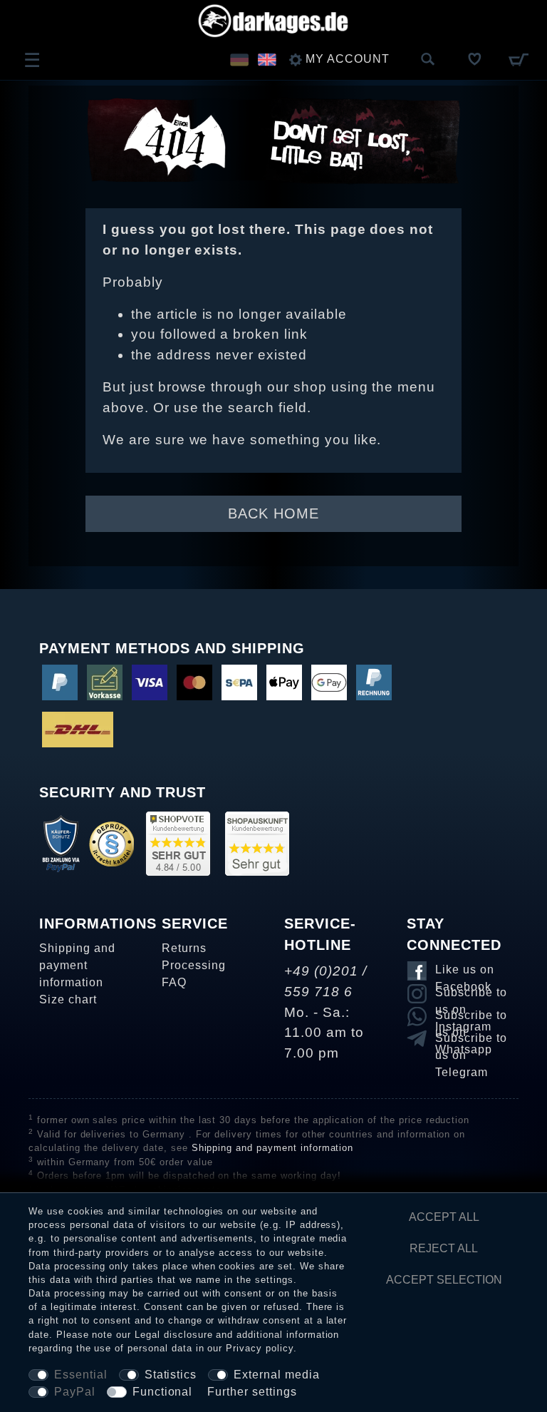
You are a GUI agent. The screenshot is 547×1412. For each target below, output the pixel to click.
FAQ (174, 982)
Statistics (171, 1374)
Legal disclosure (173, 1334)
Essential (81, 1374)
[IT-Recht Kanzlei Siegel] (111, 843)
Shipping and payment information (77, 965)
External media (276, 1374)
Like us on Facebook (464, 972)
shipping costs (187, 1190)
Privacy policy (259, 1348)
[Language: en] (267, 59)
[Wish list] (475, 59)
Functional (162, 1392)
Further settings (251, 1392)
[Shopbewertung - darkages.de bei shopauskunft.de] (257, 843)
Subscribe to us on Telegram (471, 1040)
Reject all (444, 1248)
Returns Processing (194, 956)
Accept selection (444, 1280)
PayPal (74, 1392)
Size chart (68, 999)
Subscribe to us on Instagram (471, 994)
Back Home (273, 513)
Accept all (444, 1217)
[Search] (428, 60)
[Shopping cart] (518, 59)
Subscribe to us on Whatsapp (471, 1017)
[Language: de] (239, 59)
